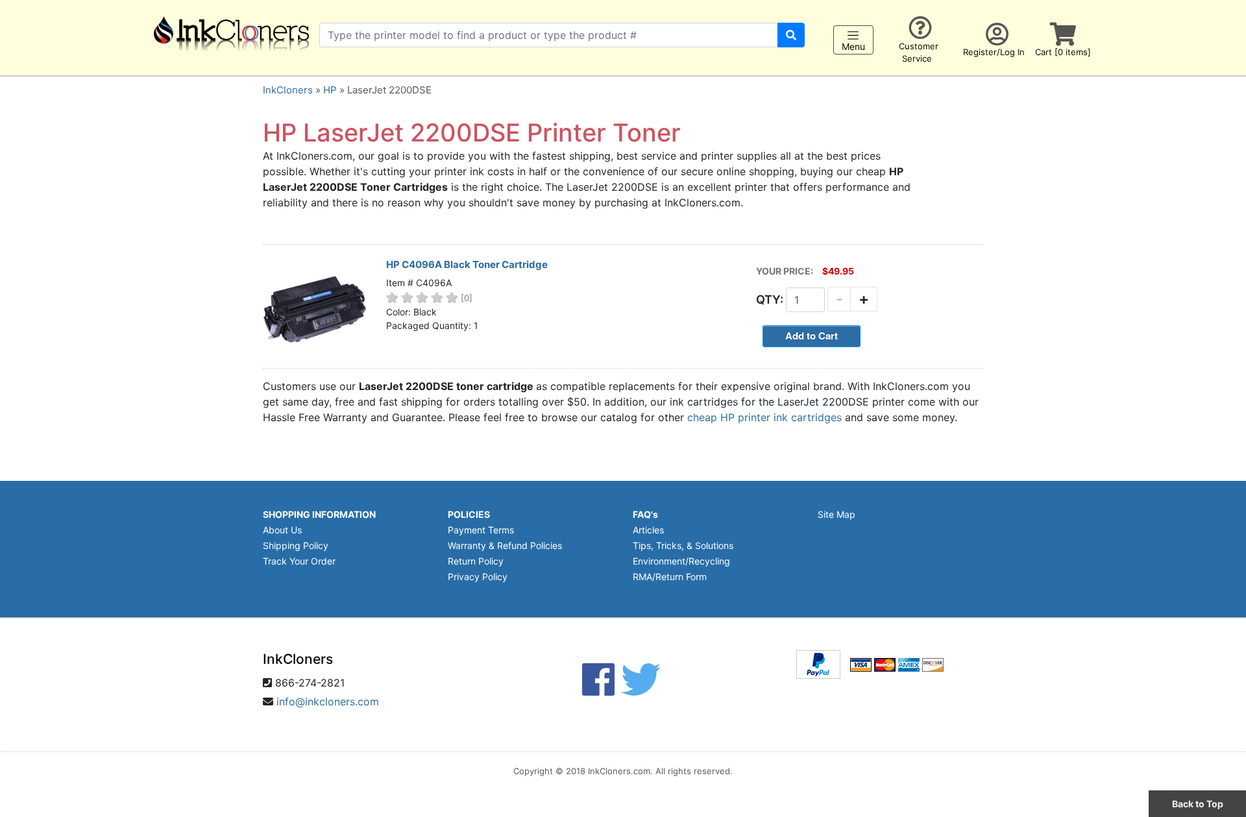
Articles (648, 529)
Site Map (836, 514)
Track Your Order (299, 561)
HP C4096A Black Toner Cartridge (467, 264)
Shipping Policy (295, 545)
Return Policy (476, 561)
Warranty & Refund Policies (505, 545)
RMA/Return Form (670, 576)
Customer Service (918, 52)
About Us (282, 529)
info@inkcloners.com (327, 701)
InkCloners (288, 90)
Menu (853, 46)
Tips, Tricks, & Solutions (683, 545)
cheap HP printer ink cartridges (764, 417)
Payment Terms (481, 529)
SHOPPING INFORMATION (319, 514)
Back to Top (1197, 803)
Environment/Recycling (681, 561)
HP (330, 90)
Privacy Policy (477, 576)
